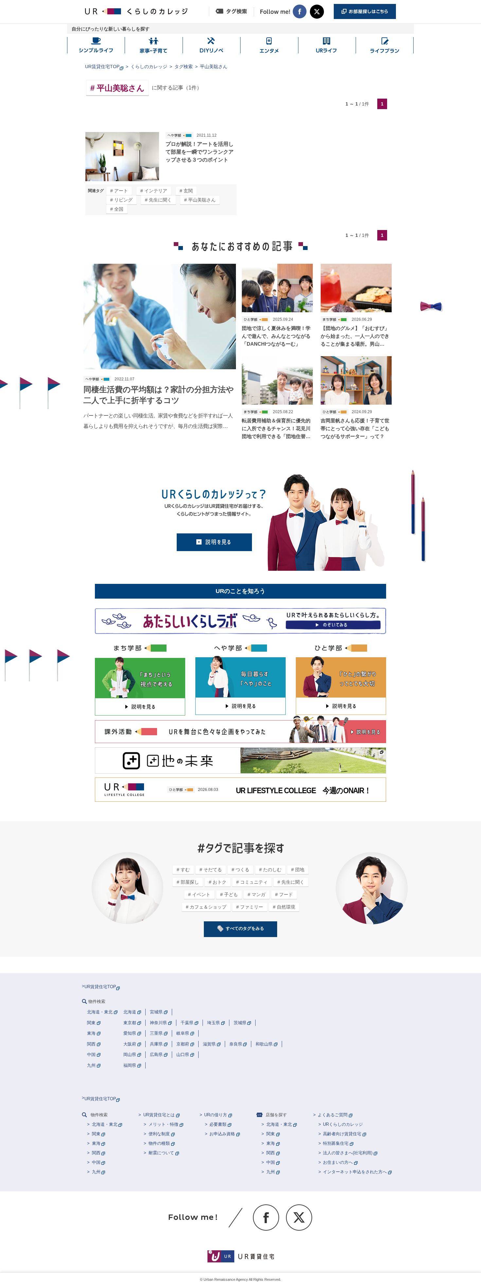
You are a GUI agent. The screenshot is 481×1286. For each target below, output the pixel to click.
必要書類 (217, 1124)
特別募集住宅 (335, 1143)
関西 (96, 1152)
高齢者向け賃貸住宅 (342, 1133)
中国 (96, 1162)
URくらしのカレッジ (343, 1124)
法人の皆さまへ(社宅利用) (347, 1152)
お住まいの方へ (338, 1162)
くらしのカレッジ (149, 66)
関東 (96, 1133)
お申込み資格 (222, 1133)
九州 (96, 1171)
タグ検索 (183, 66)
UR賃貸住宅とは (159, 1114)
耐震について (161, 1152)
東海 (96, 1143)
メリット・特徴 (163, 1124)
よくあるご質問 (332, 1114)
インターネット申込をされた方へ (355, 1171)
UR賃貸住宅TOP (102, 66)
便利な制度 (159, 1133)
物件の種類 (159, 1143)
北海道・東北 (104, 1124)
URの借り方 (215, 1114)
